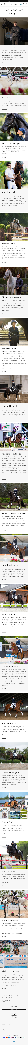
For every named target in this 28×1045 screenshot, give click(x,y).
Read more (4, 109)
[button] (2, 4)
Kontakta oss (14, 1006)
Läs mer (4, 62)
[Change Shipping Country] (21, 4)
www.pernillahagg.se (17, 933)
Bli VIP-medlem (14, 1009)
